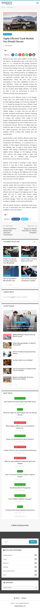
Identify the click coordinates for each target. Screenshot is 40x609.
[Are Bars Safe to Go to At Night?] (7, 362)
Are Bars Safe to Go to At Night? (23, 360)
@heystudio (24, 525)
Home (18, 598)
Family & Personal (20, 422)
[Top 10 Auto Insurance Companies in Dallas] (29, 271)
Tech (4, 575)
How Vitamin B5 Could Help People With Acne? (20, 402)
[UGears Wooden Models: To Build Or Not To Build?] (7, 345)
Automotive (7, 34)
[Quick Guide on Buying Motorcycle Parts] (29, 251)
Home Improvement (20, 322)
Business (6, 563)
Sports (20, 409)
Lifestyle (5, 567)
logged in (13, 297)
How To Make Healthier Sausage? (20, 499)
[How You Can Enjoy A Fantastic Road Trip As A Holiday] (7, 371)
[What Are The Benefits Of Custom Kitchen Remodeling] (7, 379)
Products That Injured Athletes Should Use (20, 510)
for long (9, 63)
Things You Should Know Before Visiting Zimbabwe (29, 231)
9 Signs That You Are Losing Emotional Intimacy (20, 450)
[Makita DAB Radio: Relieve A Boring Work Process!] (7, 337)
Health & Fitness (20, 398)
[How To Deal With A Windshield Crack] (11, 271)
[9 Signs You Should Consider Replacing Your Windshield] (11, 251)
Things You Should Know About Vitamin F (20, 439)
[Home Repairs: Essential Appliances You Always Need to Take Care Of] (20, 321)
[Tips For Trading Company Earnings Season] (7, 354)
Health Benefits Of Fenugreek (20, 488)
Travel (5, 559)
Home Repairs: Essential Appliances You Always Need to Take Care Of (20, 327)
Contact (23, 598)
